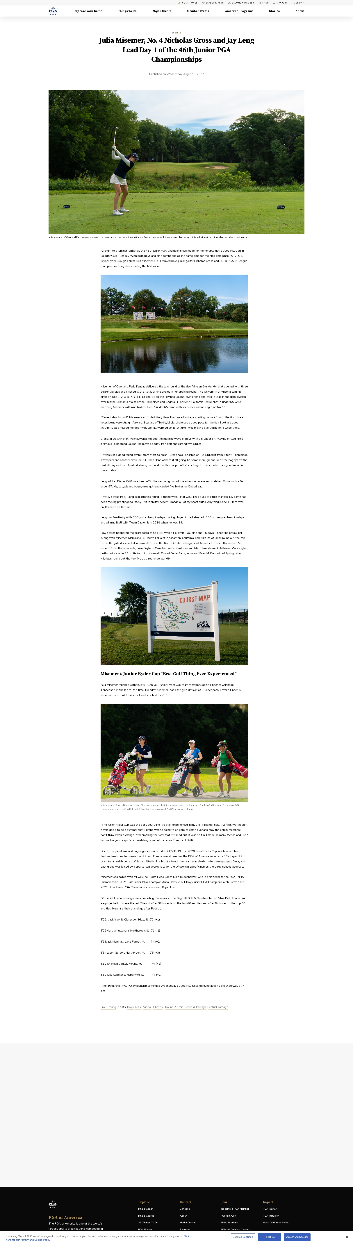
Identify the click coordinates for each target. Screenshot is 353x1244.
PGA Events (145, 1229)
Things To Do (127, 11)
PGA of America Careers (235, 1230)
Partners (185, 1229)
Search (300, 2)
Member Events (198, 11)
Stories (274, 11)
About (300, 11)
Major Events (162, 11)
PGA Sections (229, 1222)
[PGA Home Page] (53, 11)
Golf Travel (190, 3)
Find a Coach (145, 1209)
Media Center (188, 1223)
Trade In (280, 3)
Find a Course (146, 1216)
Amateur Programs (239, 11)
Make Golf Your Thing (275, 1223)
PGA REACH (270, 1209)
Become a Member (243, 3)
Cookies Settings (243, 1237)
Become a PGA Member (235, 1209)
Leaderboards (215, 3)
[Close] (347, 1237)
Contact (185, 1209)
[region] (176, 1237)
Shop (263, 3)
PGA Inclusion (271, 1216)
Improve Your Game (87, 11)
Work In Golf (228, 1216)
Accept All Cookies (297, 1237)
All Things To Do (148, 1222)
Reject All (269, 1237)
